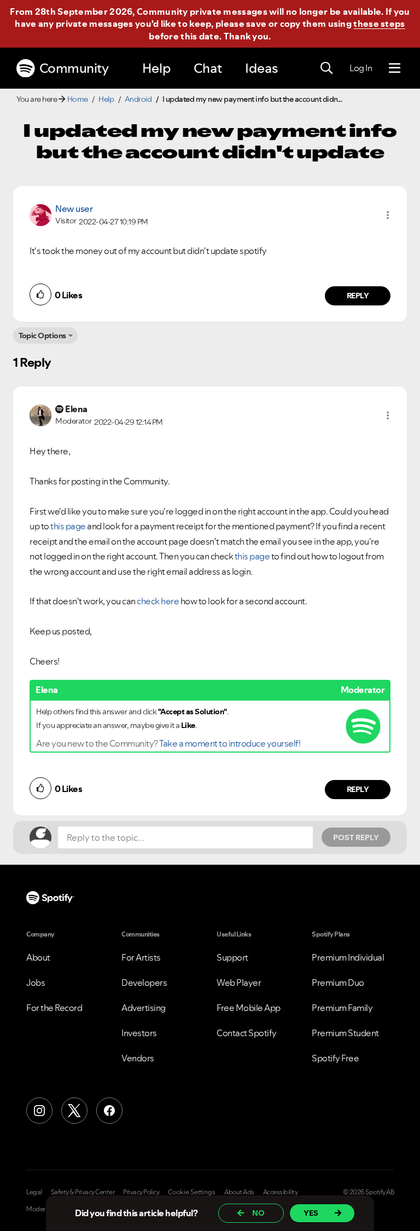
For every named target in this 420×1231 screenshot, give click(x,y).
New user (73, 209)
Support (232, 957)
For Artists (141, 957)
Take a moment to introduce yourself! (229, 743)
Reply (358, 295)
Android (138, 99)
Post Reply (356, 837)
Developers (144, 982)
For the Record (54, 1008)
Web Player (239, 982)
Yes (311, 1212)
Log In (360, 68)
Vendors (137, 1058)
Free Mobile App (249, 1008)
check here (158, 601)
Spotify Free (335, 1058)
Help (156, 68)
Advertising (143, 1008)
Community (74, 68)
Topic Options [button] (42, 335)
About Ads (239, 1192)
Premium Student (345, 1033)
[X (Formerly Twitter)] (74, 1110)
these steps (379, 24)
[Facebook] (109, 1110)
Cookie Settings (191, 1192)
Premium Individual (348, 957)
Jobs (35, 982)
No (258, 1212)
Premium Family (342, 1008)
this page (68, 526)
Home (77, 99)
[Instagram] (39, 1110)
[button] (388, 215)
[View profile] (40, 214)
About (38, 957)
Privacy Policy (141, 1192)
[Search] (326, 68)
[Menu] (395, 68)
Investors (139, 1033)
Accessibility (280, 1192)
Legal (34, 1192)
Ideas (261, 68)
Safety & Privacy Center (83, 1192)
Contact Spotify (247, 1033)
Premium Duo (338, 982)
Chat (208, 68)
